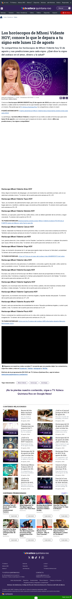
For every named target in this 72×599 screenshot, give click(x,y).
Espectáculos (57, 13)
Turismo (11, 13)
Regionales (65, 2)
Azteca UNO (21, 2)
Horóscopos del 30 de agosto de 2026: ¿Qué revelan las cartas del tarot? (27, 454)
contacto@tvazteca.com (42, 575)
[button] (36, 598)
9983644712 (39, 577)
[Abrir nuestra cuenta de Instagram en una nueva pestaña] (33, 557)
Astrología (44, 382)
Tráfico (39, 13)
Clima (32, 13)
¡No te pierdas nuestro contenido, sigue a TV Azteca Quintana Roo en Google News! (34, 392)
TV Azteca (13, 2)
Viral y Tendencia (22, 13)
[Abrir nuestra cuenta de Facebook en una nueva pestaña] (39, 557)
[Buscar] (69, 8)
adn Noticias (51, 2)
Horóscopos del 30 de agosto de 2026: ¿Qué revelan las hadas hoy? (62, 427)
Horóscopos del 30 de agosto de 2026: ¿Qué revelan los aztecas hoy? (62, 441)
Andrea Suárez (13, 99)
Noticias (43, 2)
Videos (58, 2)
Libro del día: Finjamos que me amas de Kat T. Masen (27, 427)
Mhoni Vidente (22, 382)
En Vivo (67, 13)
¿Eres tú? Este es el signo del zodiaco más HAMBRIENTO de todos (42, 256)
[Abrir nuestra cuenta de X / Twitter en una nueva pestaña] (29, 557)
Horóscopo (34, 382)
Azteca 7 (29, 2)
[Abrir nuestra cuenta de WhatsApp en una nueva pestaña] (43, 557)
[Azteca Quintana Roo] (36, 8)
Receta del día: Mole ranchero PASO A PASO (26, 412)
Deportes (36, 2)
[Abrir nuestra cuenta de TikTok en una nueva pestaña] (36, 557)
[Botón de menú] (2, 8)
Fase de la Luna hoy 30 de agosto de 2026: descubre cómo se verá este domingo (62, 482)
